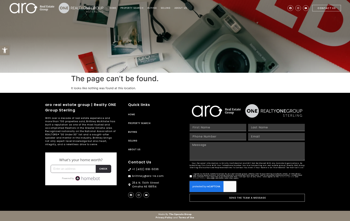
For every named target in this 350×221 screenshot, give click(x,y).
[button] (4, 50)
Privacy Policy (199, 178)
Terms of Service (286, 177)
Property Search (131, 7)
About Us (180, 7)
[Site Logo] (32, 8)
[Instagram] (298, 8)
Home (113, 7)
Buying (152, 7)
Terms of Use (186, 217)
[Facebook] (290, 8)
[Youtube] (306, 8)
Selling (165, 7)
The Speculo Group (180, 214)
